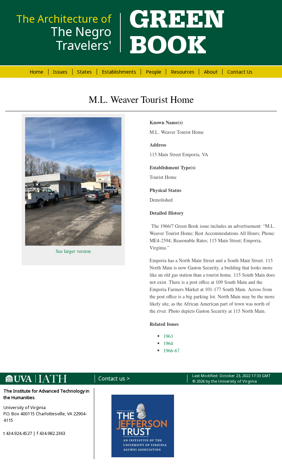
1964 (168, 343)
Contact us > (114, 378)
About (211, 71)
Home (36, 71)
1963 (168, 336)
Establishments (119, 71)
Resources (182, 71)
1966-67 (171, 350)
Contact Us (239, 71)
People (153, 71)
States (84, 71)
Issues (60, 71)
